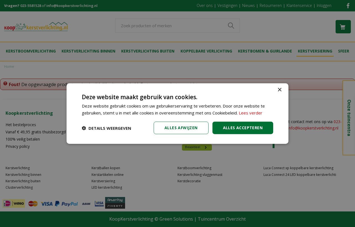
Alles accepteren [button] (243, 127)
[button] (106, 128)
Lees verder (250, 112)
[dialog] (177, 113)
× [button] (279, 90)
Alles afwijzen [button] (181, 127)
